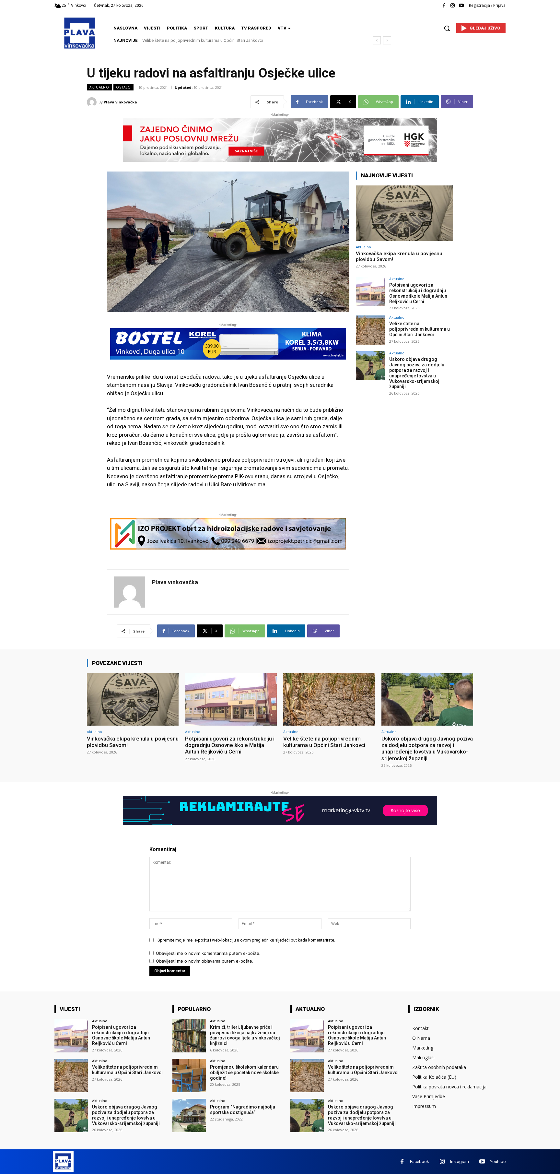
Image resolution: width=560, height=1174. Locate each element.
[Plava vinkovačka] (93, 102)
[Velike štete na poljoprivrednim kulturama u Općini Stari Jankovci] (370, 330)
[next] (387, 40)
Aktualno (99, 87)
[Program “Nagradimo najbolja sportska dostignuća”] (189, 1115)
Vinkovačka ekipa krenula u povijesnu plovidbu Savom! (133, 741)
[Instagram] (452, 5)
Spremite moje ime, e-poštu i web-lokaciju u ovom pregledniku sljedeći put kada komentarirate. (246, 940)
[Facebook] (443, 5)
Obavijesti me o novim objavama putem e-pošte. (204, 961)
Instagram (459, 1161)
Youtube (498, 1161)
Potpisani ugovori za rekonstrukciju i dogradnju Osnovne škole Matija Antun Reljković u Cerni (418, 293)
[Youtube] (461, 5)
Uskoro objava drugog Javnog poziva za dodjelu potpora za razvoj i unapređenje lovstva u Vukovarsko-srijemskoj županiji (416, 373)
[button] (447, 28)
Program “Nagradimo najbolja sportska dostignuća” (242, 1109)
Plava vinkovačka (120, 102)
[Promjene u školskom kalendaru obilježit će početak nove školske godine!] (189, 1075)
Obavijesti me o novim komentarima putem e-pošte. (208, 953)
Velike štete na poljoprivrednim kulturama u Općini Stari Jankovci (419, 329)
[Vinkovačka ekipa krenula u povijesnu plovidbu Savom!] (404, 213)
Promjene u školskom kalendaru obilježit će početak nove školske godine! (244, 1072)
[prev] (377, 40)
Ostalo (123, 87)
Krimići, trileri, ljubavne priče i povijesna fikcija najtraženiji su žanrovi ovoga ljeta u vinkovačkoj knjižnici (245, 1035)
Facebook (419, 1161)
